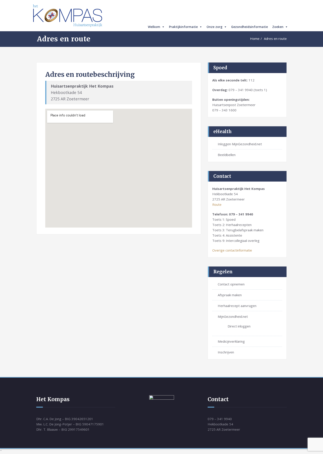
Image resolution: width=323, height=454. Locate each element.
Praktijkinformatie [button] (183, 27)
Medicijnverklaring (231, 341)
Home (254, 38)
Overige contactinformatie (232, 250)
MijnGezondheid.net (233, 316)
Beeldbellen (227, 155)
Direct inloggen (239, 326)
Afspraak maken (230, 295)
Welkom (154, 27)
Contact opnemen (231, 284)
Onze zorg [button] (214, 27)
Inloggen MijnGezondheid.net (240, 144)
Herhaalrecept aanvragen (237, 305)
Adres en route (275, 38)
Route (216, 204)
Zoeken (277, 27)
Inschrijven (226, 352)
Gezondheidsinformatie (249, 27)
